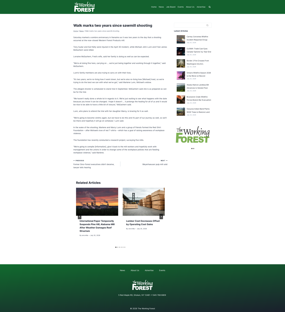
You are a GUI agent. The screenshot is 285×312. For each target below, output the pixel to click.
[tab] (115, 247)
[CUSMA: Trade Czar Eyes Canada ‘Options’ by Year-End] (181, 51)
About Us (190, 7)
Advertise (201, 7)
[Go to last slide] (79, 216)
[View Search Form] (210, 7)
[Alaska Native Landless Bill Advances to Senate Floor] (181, 87)
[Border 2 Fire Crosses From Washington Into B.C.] (181, 63)
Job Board (170, 7)
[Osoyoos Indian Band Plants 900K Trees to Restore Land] (181, 111)
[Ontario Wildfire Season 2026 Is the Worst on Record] (181, 75)
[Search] (207, 25)
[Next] (161, 216)
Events (181, 7)
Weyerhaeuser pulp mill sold (154, 163)
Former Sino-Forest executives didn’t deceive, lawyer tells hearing (93, 164)
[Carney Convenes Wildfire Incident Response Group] (181, 39)
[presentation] (97, 202)
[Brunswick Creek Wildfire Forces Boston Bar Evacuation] (181, 99)
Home (154, 7)
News (161, 7)
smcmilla (85, 235)
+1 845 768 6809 (158, 295)
